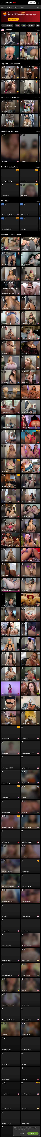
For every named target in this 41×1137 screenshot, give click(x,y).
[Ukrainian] (24, 25)
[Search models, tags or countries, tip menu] (38, 7)
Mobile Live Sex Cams (10, 131)
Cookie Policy (26, 1130)
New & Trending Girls (9, 167)
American (8, 30)
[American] (17, 25)
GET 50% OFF (13, 19)
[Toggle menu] (2, 2)
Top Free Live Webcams (10, 64)
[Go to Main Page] (12, 3)
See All (38, 30)
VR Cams (4, 201)
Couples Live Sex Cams (10, 97)
